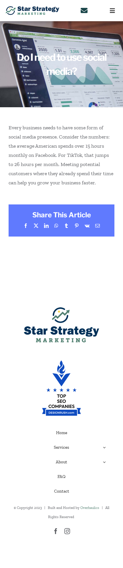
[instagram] (67, 531)
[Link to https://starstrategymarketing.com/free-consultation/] (84, 10)
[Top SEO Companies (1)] (61, 363)
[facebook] (56, 531)
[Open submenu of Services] (104, 447)
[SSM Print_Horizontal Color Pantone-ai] (32, 9)
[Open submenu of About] (104, 462)
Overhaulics (89, 507)
